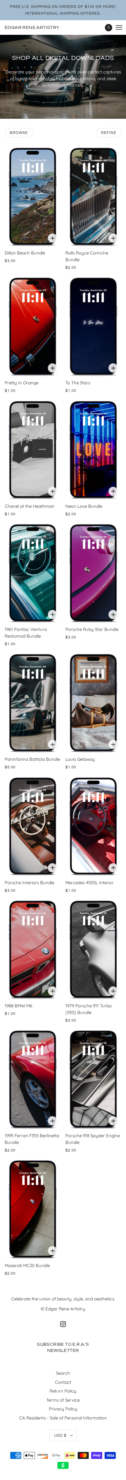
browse (19, 133)
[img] (63, 1324)
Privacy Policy (63, 1409)
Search (63, 1373)
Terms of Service (63, 1400)
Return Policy (63, 1391)
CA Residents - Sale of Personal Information (63, 1418)
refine (108, 133)
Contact (63, 1382)
